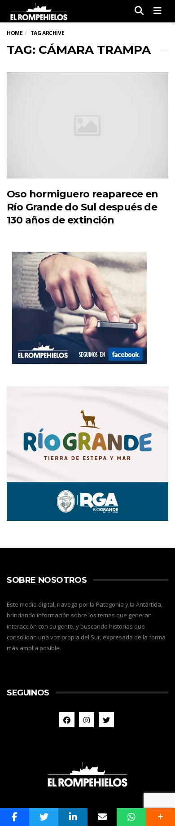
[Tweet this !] (43, 817)
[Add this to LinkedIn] (73, 817)
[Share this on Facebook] (14, 817)
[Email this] (102, 817)
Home (14, 33)
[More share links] (160, 817)
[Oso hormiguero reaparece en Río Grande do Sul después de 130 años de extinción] (87, 125)
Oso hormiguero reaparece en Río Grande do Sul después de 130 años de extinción (82, 207)
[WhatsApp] (131, 817)
